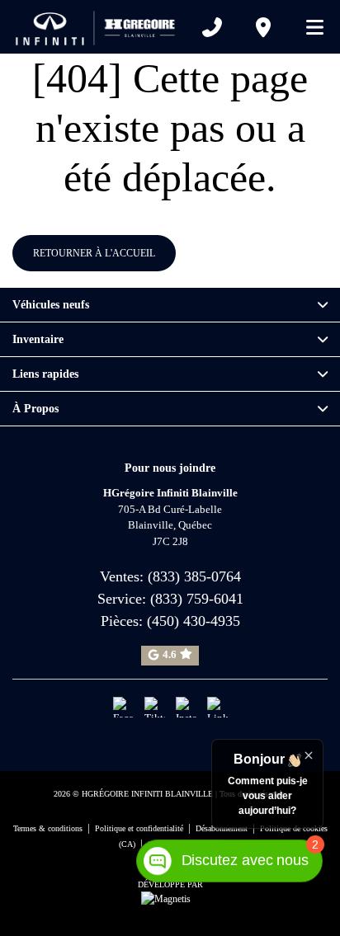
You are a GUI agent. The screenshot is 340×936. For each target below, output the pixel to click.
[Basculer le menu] (308, 27)
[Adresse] (263, 27)
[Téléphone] (212, 27)
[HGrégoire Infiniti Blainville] (99, 27)
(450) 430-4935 (193, 621)
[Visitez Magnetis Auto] (170, 898)
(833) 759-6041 (196, 598)
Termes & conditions (48, 828)
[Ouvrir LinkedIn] (217, 707)
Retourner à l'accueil (94, 253)
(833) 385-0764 (194, 576)
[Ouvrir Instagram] (186, 707)
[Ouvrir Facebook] (123, 707)
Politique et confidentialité (139, 828)
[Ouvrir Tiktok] (154, 707)
